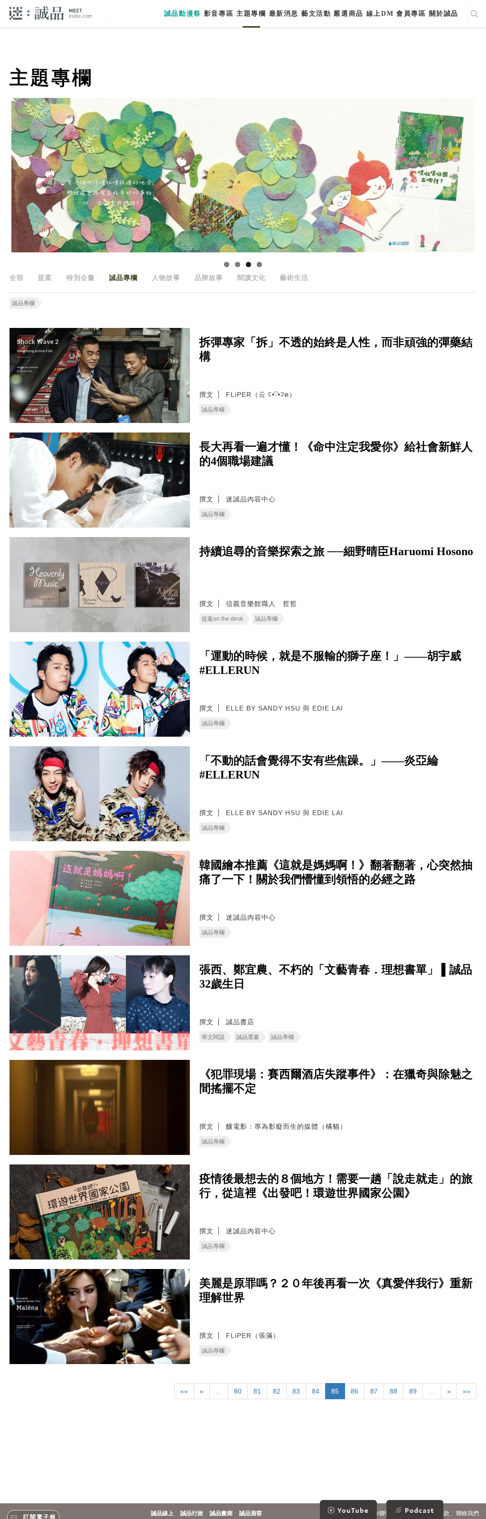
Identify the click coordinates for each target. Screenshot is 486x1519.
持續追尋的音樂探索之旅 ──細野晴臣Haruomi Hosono (336, 551)
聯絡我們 (467, 1513)
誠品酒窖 (250, 1513)
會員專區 (411, 13)
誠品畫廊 (221, 1513)
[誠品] (50, 12)
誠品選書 (247, 1037)
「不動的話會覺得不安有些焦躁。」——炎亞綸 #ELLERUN (319, 767)
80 (238, 1391)
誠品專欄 (123, 277)
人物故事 (166, 277)
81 (257, 1391)
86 (354, 1391)
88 (393, 1391)
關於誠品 (443, 13)
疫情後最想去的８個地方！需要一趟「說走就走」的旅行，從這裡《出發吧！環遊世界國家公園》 (336, 1186)
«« (184, 1391)
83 (296, 1391)
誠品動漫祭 (182, 13)
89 (413, 1391)
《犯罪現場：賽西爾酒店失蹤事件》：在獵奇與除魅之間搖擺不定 (336, 1081)
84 (315, 1391)
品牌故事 (209, 277)
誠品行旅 (191, 1513)
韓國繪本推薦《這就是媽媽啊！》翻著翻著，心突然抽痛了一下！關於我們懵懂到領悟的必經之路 (336, 872)
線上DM (379, 13)
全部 (16, 277)
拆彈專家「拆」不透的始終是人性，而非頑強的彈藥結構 (336, 349)
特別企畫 (80, 277)
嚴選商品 (348, 13)
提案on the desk (222, 618)
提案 (45, 277)
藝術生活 (294, 277)
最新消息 (284, 13)
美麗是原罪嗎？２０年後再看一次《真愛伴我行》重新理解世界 (336, 1290)
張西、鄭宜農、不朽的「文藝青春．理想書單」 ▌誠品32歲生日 (335, 976)
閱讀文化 (251, 277)
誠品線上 (162, 1513)
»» (466, 1391)
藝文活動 (316, 13)
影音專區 (219, 13)
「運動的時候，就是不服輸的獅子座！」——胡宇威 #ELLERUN (330, 663)
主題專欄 (251, 13)
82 (276, 1391)
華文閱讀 (213, 1037)
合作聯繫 (379, 1513)
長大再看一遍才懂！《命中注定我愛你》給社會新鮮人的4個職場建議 (336, 454)
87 (374, 1391)
